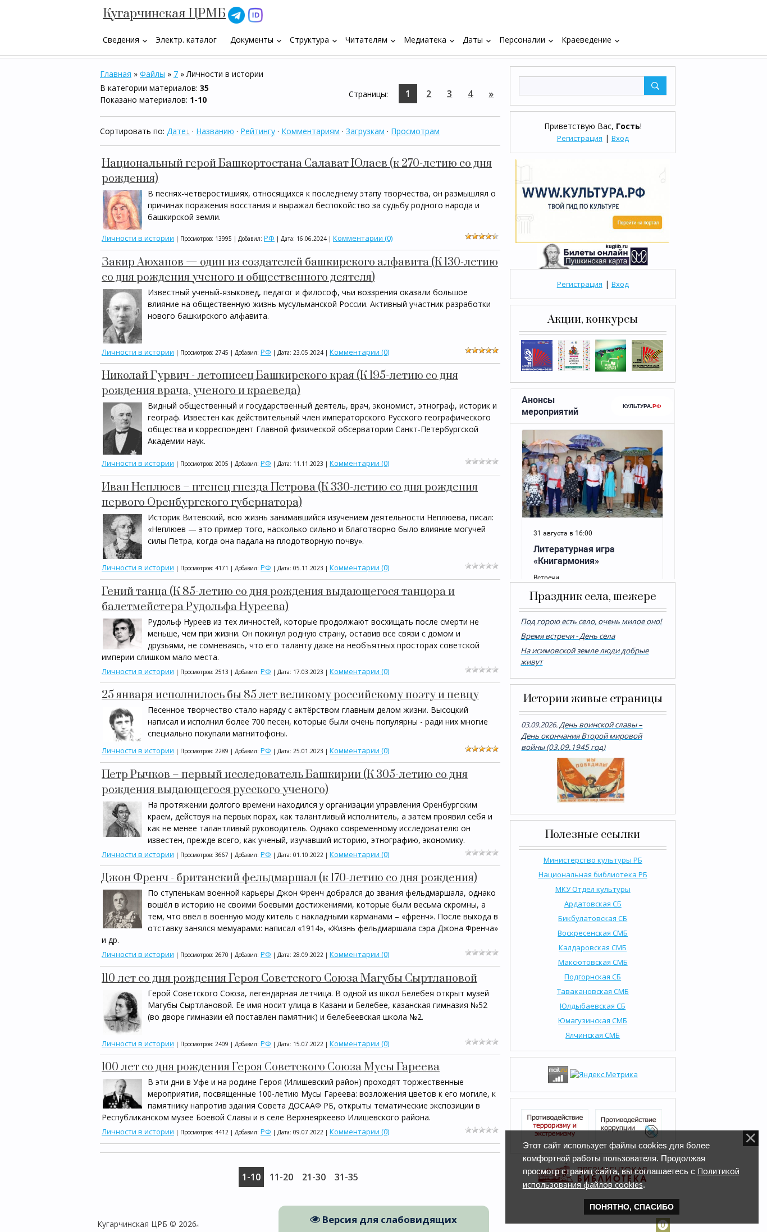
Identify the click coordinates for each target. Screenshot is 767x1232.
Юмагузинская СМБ (592, 1020)
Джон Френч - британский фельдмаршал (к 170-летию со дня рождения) (289, 878)
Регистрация (579, 138)
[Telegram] (236, 14)
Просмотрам (415, 131)
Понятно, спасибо (632, 1206)
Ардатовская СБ (593, 904)
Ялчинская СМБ (592, 1035)
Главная (115, 73)
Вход (620, 138)
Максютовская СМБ (593, 962)
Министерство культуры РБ (593, 860)
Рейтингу (257, 131)
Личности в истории (138, 238)
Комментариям (310, 131)
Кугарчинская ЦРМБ (164, 13)
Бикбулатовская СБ (592, 918)
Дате (176, 131)
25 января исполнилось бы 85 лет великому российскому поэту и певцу (290, 695)
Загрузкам (365, 131)
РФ (269, 238)
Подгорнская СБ (592, 977)
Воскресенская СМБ (593, 933)
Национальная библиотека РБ (592, 874)
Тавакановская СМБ (593, 991)
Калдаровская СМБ (593, 947)
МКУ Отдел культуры (593, 889)
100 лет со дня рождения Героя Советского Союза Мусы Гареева (271, 1067)
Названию (215, 131)
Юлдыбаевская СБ (593, 1006)
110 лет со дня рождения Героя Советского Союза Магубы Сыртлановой (289, 979)
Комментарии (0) (362, 238)
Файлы (152, 73)
